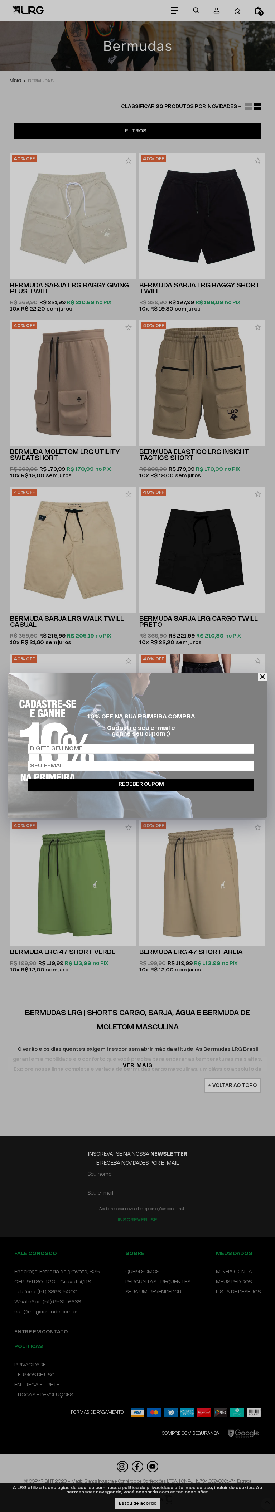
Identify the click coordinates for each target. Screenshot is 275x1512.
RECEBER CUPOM (141, 784)
